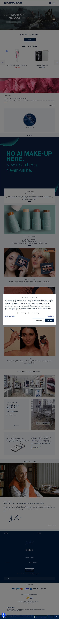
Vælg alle (49, 320)
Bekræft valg (38, 320)
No (51, 617)
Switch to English (41, 617)
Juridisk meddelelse (10, 316)
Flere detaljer (50, 316)
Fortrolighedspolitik (17, 309)
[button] (3, 615)
